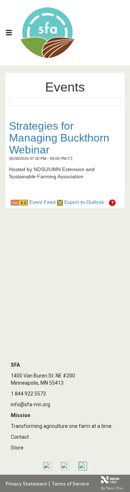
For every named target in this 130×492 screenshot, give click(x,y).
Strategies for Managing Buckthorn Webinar (59, 138)
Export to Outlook (83, 202)
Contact (20, 437)
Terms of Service (70, 483)
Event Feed (42, 202)
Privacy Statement (26, 483)
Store (17, 448)
